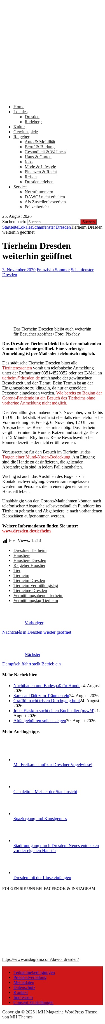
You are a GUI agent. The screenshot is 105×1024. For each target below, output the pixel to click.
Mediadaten (23, 982)
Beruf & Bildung (40, 146)
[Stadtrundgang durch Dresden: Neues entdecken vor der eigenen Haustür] (34, 840)
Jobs (28, 161)
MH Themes (21, 1017)
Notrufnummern (39, 191)
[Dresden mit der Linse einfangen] (34, 872)
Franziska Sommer (53, 269)
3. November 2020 (19, 269)
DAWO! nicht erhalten (45, 196)
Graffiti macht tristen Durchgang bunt (46, 700)
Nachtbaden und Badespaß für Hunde (46, 685)
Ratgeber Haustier (29, 565)
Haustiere (21, 555)
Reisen (31, 176)
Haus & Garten (38, 156)
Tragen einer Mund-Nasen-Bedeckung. (36, 457)
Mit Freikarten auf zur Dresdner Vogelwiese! (52, 764)
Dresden (32, 116)
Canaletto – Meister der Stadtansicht (45, 791)
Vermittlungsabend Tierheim (38, 595)
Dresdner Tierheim (29, 550)
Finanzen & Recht (41, 171)
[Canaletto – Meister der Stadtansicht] (34, 786)
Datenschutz (24, 987)
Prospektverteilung (29, 977)
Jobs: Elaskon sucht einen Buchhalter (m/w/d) (53, 710)
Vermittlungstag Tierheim (35, 600)
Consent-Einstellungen (33, 1002)
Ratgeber (21, 136)
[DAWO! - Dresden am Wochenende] (52, 97)
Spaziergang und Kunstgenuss (40, 818)
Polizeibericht (37, 206)
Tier (16, 570)
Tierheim (21, 575)
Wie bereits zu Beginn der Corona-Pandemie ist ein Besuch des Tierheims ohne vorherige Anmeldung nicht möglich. (52, 398)
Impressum (23, 997)
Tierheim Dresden (29, 580)
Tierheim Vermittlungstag (35, 585)
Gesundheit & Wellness (45, 151)
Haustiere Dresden (29, 560)
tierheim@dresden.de (21, 378)
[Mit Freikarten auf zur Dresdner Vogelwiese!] (34, 759)
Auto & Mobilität (40, 141)
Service (20, 186)
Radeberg (33, 121)
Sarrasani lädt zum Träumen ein (41, 695)
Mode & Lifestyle (40, 166)
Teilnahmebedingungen (34, 972)
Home (18, 106)
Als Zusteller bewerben (45, 201)
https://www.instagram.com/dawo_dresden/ (40, 959)
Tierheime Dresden (30, 590)
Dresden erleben (39, 181)
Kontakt (20, 992)
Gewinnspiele (25, 131)
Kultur (19, 126)
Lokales (20, 111)
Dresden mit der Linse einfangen (42, 877)
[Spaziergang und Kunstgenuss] (34, 813)
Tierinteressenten (17, 368)
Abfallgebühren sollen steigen (39, 720)
